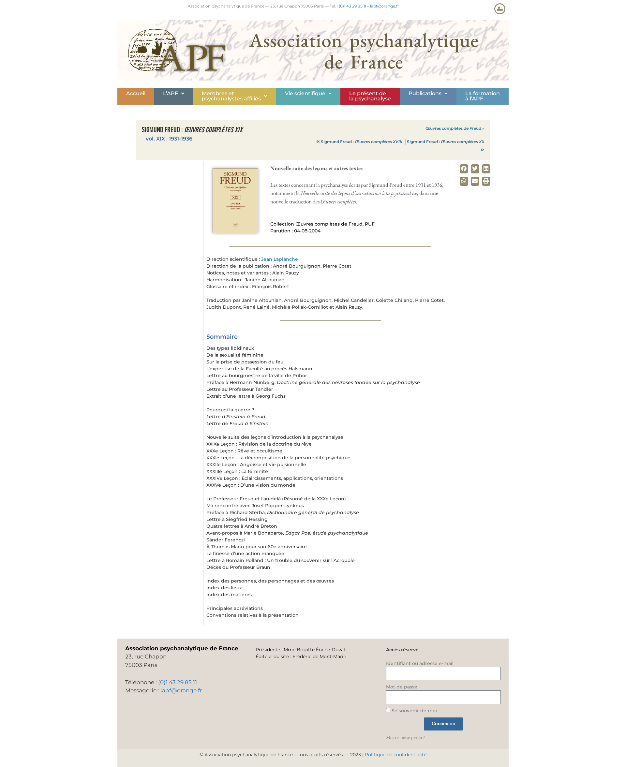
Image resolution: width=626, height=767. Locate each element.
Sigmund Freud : (361, 141)
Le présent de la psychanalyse (370, 96)
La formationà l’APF (482, 96)
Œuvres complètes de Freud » (454, 128)
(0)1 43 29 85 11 (352, 6)
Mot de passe (401, 687)
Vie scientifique (305, 93)
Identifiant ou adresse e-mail (420, 663)
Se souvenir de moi (413, 711)
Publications (425, 93)
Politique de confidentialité (395, 755)
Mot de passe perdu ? (405, 737)
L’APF (170, 93)
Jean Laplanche (279, 259)
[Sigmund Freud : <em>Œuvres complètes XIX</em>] (235, 231)
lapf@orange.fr (384, 6)
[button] (173, 93)
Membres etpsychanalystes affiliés (231, 96)
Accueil (135, 93)
